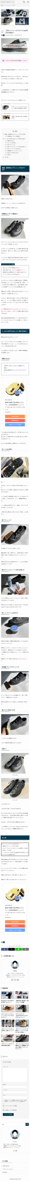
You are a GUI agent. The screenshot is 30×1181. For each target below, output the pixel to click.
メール (5, 1089)
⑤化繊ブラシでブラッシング (15, 150)
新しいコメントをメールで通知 (10, 1105)
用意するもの (11, 140)
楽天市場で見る (15, 420)
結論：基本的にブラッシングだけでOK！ (15, 134)
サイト (4, 1095)
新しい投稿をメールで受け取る (10, 1110)
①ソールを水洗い (12, 142)
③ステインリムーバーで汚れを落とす (17, 146)
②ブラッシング (11, 144)
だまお (15, 970)
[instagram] (18, 980)
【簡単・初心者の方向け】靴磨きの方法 (19, 117)
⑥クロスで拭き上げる (13, 152)
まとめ (6, 157)
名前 (4, 1084)
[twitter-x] (15, 980)
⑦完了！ (10, 154)
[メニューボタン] (28, 2)
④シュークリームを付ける (14, 148)
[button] (4, 949)
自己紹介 (5, 1172)
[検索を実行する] (27, 1124)
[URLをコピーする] (25, 949)
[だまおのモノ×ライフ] (7, 2)
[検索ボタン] (24, 2)
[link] (12, 980)
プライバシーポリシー (8, 1169)
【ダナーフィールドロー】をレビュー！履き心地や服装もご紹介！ (19, 107)
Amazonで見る (15, 416)
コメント (5, 1066)
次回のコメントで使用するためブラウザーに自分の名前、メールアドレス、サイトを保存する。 (16, 1101)
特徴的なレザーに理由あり (14, 136)
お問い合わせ (6, 1166)
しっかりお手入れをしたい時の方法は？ (15, 138)
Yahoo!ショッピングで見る (15, 424)
